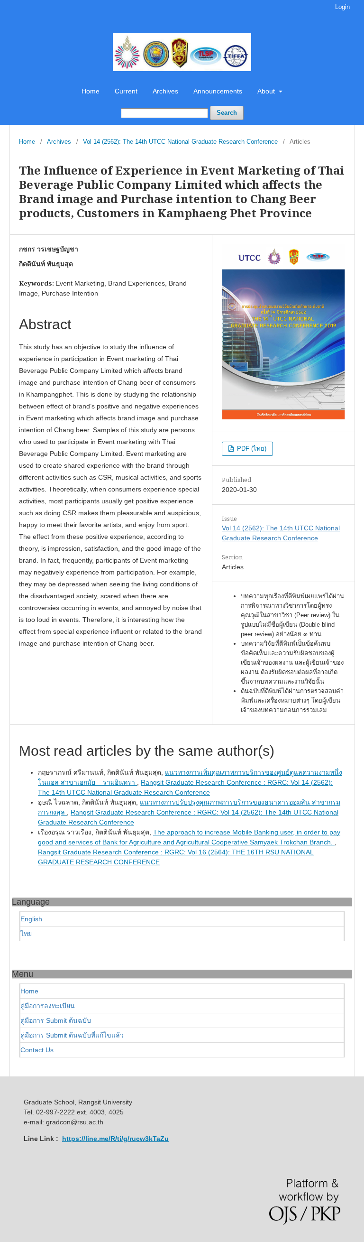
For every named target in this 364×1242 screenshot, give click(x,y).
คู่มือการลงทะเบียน (47, 1006)
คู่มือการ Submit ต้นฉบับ (55, 1020)
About (267, 91)
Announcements (217, 91)
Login (342, 6)
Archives (165, 91)
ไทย (26, 933)
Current (126, 91)
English (31, 919)
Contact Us (37, 1050)
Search (227, 112)
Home (91, 91)
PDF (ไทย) (250, 448)
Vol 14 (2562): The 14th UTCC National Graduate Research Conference (180, 141)
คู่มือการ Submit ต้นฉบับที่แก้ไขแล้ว (72, 1035)
